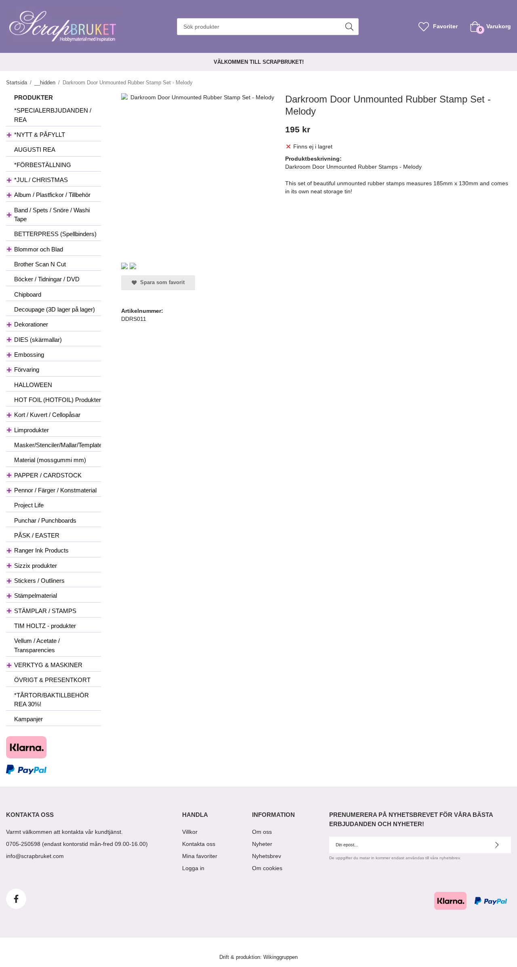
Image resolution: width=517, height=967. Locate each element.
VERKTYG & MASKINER (48, 664)
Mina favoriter (199, 856)
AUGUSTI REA (34, 149)
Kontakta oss (198, 844)
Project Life (29, 505)
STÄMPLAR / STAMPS (45, 610)
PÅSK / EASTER (36, 535)
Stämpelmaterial (35, 595)
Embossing (29, 354)
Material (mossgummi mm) (50, 459)
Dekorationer (31, 324)
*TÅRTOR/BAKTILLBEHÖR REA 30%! (51, 699)
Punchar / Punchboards (45, 520)
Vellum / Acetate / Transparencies (37, 645)
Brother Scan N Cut (40, 264)
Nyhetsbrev (266, 856)
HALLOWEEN (33, 384)
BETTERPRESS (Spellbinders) (55, 233)
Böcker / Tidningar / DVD (47, 279)
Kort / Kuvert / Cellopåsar (47, 414)
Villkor (190, 832)
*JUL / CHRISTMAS (41, 179)
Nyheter (262, 844)
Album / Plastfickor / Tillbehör (52, 194)
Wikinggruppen (280, 957)
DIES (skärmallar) (38, 339)
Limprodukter (31, 430)
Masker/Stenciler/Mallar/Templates (57, 445)
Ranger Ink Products (41, 550)
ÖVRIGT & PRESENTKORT (52, 679)
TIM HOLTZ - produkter (45, 625)
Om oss (262, 832)
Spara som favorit (161, 282)
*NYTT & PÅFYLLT (39, 134)
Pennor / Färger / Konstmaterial (55, 490)
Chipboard (27, 294)
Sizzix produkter (35, 565)
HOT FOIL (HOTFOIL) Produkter (57, 399)
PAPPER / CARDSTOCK (48, 475)
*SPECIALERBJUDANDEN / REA (52, 115)
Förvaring (26, 369)
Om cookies (267, 868)
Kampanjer (28, 719)
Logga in (193, 868)
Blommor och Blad (38, 249)
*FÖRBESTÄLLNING (42, 164)
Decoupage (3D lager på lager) (54, 309)
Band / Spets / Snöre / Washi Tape (52, 214)
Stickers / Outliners (39, 580)
